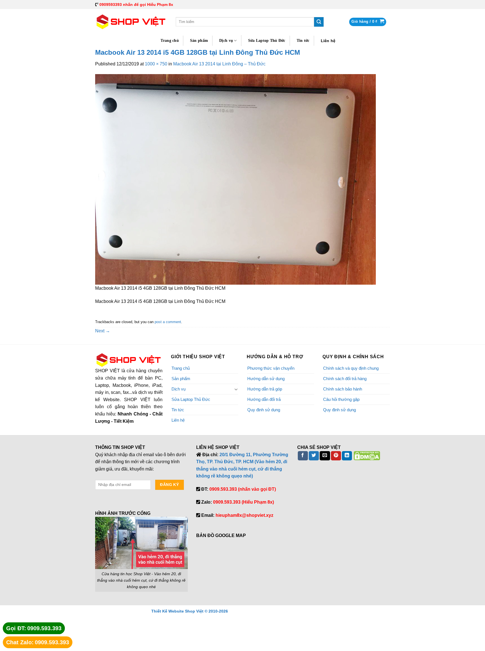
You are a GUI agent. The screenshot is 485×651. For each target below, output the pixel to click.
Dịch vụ (226, 40)
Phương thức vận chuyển (270, 368)
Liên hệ (328, 40)
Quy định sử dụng (263, 409)
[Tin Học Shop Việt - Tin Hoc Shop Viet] (131, 21)
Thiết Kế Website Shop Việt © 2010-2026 (189, 611)
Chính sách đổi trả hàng (345, 378)
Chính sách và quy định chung (351, 368)
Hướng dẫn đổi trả (264, 399)
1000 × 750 (156, 63)
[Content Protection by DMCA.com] (367, 455)
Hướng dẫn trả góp (264, 389)
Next (102, 330)
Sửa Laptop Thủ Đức (266, 40)
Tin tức (303, 40)
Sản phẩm (199, 40)
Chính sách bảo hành (342, 389)
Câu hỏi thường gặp (341, 399)
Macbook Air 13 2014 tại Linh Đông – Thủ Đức (219, 63)
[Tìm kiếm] (319, 22)
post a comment (168, 322)
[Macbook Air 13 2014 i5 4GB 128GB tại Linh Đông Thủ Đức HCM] (235, 179)
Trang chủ (170, 40)
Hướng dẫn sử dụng (266, 378)
